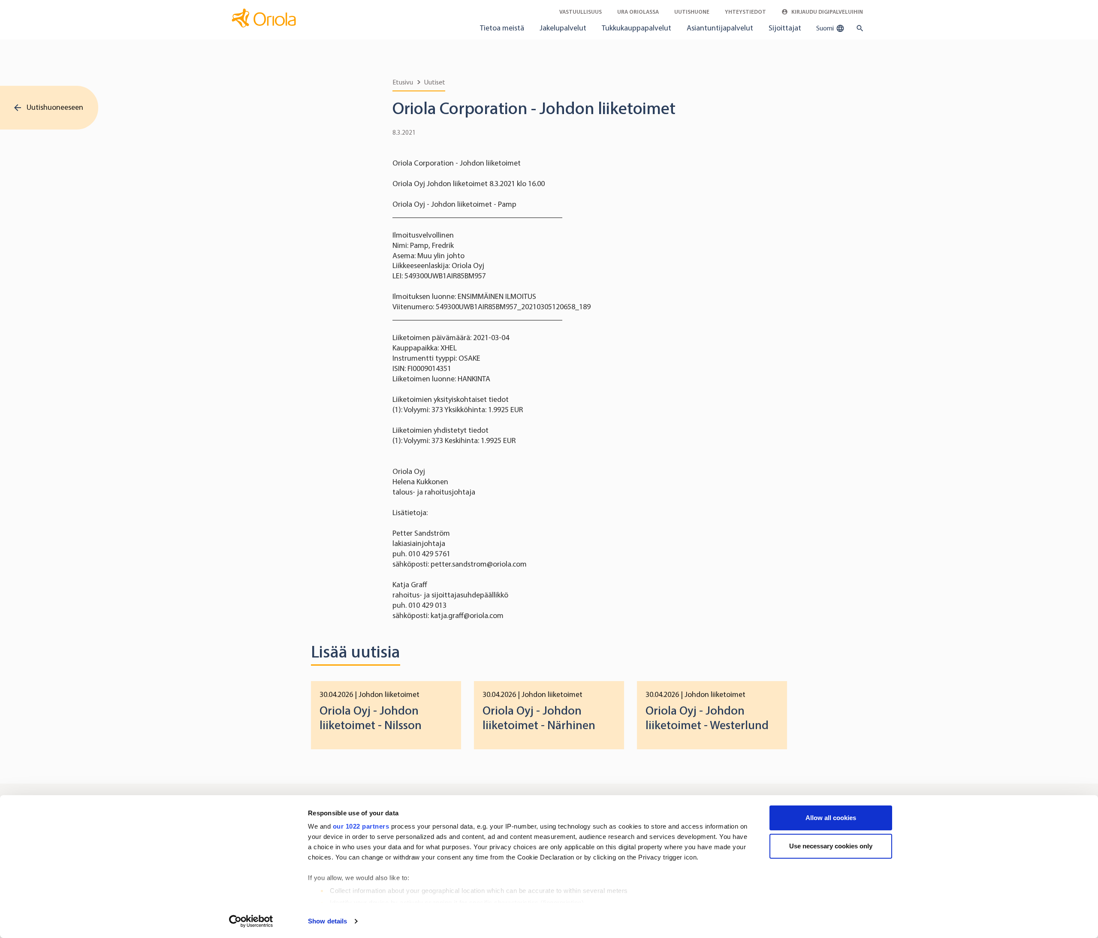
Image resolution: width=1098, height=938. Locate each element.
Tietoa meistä (502, 28)
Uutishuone (691, 12)
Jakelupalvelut (563, 28)
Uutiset (434, 82)
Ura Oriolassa (638, 12)
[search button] (858, 28)
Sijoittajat (785, 28)
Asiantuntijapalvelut (720, 28)
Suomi (825, 28)
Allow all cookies (830, 817)
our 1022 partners (361, 826)
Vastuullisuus (580, 12)
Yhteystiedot (745, 12)
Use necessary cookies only (830, 846)
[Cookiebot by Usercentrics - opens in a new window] (251, 921)
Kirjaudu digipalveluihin (826, 12)
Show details (327, 921)
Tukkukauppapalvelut (636, 28)
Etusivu (402, 82)
